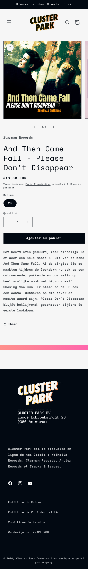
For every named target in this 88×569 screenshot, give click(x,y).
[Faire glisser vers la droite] (53, 126)
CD (10, 203)
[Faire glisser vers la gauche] (34, 126)
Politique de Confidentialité (33, 512)
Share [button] (13, 324)
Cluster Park (25, 558)
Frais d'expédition (38, 184)
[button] (9, 22)
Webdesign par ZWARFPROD (28, 532)
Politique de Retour (25, 502)
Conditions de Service (26, 522)
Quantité (10, 213)
